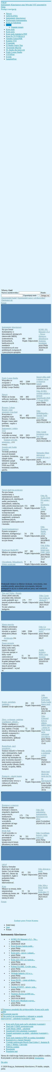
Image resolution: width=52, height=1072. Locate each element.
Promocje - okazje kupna (12, 776)
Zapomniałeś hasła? (9, 298)
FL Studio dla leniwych (15, 50)
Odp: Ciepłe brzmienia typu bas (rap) (42, 434)
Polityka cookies (12, 1047)
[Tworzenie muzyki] (9, 1014)
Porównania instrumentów (16, 20)
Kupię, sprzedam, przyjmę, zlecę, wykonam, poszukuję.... (24, 684)
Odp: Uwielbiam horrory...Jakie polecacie (42, 835)
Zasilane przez (19, 921)
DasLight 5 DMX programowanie (19, 1026)
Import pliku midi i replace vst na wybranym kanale (43, 380)
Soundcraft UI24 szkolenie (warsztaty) (21, 1031)
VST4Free (10, 54)
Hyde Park (6, 831)
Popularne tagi (12, 1051)
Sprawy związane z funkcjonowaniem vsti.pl (22, 855)
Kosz (4, 886)
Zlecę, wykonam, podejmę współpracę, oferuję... (12, 720)
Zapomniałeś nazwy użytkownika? (31, 298)
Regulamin (10, 1049)
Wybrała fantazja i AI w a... (22, 973)
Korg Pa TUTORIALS (15, 36)
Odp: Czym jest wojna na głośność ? (44, 598)
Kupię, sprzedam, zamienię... (9, 703)
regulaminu (39, 1058)
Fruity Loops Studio (14, 52)
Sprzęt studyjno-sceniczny (12, 490)
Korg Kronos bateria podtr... (22, 946)
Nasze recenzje (8, 643)
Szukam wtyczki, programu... (10, 441)
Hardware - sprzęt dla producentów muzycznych (23, 481)
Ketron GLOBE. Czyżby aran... (24, 966)
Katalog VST (11, 41)
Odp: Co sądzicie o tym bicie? (44, 629)
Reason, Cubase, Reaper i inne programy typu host (9, 409)
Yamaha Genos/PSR (14, 38)
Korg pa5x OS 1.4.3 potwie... (23, 960)
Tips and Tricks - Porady (11, 593)
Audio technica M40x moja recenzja (43, 653)
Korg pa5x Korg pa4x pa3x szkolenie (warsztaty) (25, 1024)
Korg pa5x (10, 32)
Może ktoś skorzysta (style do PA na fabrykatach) (46, 776)
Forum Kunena (32, 921)
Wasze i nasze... (14, 618)
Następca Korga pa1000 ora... (23, 994)
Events (8, 57)
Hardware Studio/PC (10, 550)
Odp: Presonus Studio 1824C (44, 530)
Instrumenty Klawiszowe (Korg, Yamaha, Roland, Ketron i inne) (22, 316)
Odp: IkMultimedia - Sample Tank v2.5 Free (42, 414)
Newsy (9, 13)
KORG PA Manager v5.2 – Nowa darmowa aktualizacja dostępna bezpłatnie (44, 336)
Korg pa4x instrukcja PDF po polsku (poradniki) (25, 1038)
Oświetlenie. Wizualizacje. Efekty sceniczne (12, 563)
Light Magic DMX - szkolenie (18, 1029)
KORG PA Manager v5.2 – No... (24, 939)
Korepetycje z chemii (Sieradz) (18, 1040)
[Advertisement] (26, 174)
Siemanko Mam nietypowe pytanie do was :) (43, 455)
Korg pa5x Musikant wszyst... (23, 1001)
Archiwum (8, 638)
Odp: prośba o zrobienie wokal (46, 753)
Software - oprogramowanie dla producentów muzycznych (25, 366)
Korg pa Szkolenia (13, 23)
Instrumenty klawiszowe (15, 18)
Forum (8, 25)
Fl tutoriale (10, 43)
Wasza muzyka (8, 624)
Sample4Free (11, 59)
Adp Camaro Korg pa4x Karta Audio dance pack (46, 699)
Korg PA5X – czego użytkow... (23, 980)
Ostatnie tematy (17, 27)
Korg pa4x (10, 29)
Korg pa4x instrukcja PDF (16, 34)
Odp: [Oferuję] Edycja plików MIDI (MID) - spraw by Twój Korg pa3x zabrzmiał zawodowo (46, 726)
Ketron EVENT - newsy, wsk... (23, 987)
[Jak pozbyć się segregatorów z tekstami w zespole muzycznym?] (26, 1018)
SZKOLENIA (12, 16)
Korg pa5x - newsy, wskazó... (23, 953)
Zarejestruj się (6, 300)
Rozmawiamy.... (14, 798)
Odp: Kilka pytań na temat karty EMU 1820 (45, 548)
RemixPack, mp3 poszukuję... (9, 747)
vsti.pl (4, 864)
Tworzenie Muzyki (13, 48)
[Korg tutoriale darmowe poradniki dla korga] (26, 1012)
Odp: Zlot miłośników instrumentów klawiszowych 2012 (42, 814)
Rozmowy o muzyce (10, 805)
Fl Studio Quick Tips (14, 45)
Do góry (4, 1062)
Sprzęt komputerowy (10, 529)
